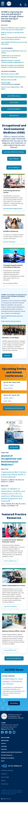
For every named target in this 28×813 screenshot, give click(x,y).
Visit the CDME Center (10, 561)
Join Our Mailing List (14, 167)
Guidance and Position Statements (11, 752)
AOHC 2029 (8, 385)
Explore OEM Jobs (14, 159)
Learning (3, 746)
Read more (7, 355)
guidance (17, 589)
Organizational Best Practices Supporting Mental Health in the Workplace (13, 474)
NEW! (2, 60)
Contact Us (4, 774)
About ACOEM (5, 737)
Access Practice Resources (14, 658)
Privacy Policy (4, 784)
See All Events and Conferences (14, 408)
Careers (3, 743)
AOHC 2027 (8, 398)
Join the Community (9, 242)
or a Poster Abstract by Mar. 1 (12, 39)
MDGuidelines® (14, 115)
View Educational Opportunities (12, 208)
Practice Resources (6, 755)
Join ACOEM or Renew (14, 96)
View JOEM (14, 447)
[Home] (9, 3)
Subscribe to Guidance (10, 606)
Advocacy (4, 749)
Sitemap (3, 780)
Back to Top (7, 799)
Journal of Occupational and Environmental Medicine (11, 460)
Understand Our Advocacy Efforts (11, 321)
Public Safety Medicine (14, 109)
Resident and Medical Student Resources (13, 77)
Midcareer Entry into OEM (8, 80)
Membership (5, 740)
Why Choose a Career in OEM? (10, 74)
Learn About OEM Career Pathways (14, 152)
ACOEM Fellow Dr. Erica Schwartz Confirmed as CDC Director (12, 681)
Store (2, 761)
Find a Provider (14, 102)
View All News (14, 703)
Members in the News (7, 758)
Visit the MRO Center (10, 650)
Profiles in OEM (5, 82)
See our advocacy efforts (10, 283)
